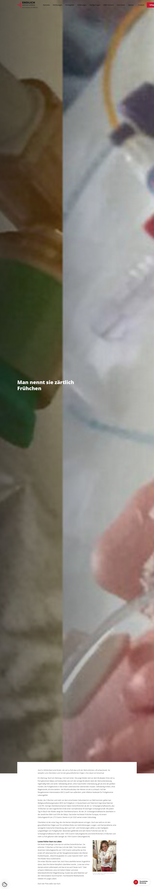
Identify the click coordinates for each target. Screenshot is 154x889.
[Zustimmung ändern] (4, 884)
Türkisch (141, 5)
